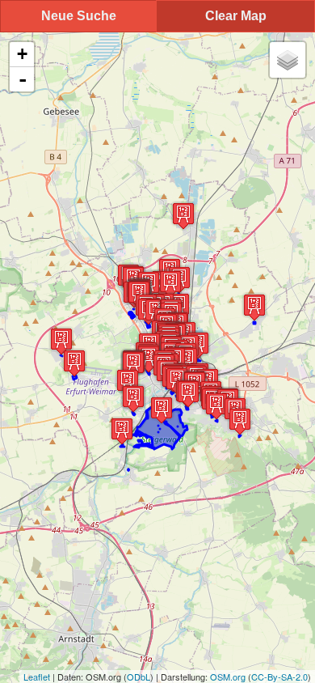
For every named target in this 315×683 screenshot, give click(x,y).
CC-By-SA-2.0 (279, 676)
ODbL (138, 676)
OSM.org (228, 676)
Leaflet (36, 676)
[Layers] (287, 60)
